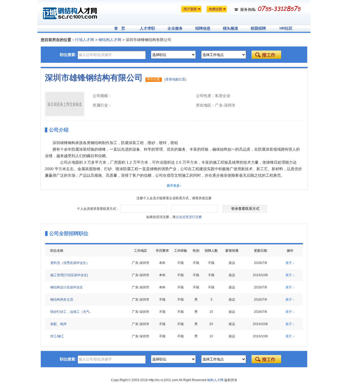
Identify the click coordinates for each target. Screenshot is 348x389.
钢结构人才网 (109, 40)
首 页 (119, 28)
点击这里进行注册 (189, 217)
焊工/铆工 (57, 336)
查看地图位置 (175, 79)
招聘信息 (202, 28)
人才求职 (147, 28)
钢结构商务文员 (61, 299)
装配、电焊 (58, 324)
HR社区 (286, 28)
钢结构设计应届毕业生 (66, 287)
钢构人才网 (215, 380)
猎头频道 (230, 28)
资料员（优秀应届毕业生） (69, 263)
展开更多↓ (174, 186)
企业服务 (175, 28)
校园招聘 (258, 28)
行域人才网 (84, 40)
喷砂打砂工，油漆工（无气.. (70, 312)
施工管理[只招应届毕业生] (69, 275)
